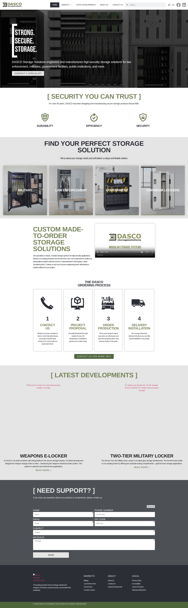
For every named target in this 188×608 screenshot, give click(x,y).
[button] (71, 5)
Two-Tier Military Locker (141, 455)
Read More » (43, 470)
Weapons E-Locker (43, 455)
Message (38, 537)
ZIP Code (100, 519)
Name (36, 510)
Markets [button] (65, 5)
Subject (38, 528)
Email (36, 519)
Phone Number (104, 510)
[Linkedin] (184, 5)
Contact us (117, 5)
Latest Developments (86, 5)
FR (173, 5)
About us (104, 5)
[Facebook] (178, 5)
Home (54, 5)
